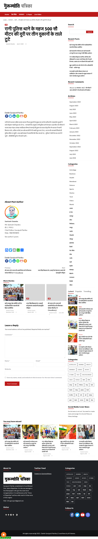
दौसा (70, 254)
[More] (25, 116)
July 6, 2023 (61, 312)
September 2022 (75, 147)
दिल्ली (70, 246)
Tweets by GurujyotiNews (42, 474)
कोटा (70, 220)
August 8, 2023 (31, 312)
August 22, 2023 (65, 449)
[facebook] (72, 515)
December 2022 (74, 135)
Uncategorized (86, 374)
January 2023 (73, 132)
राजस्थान (21, 14)
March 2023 (73, 124)
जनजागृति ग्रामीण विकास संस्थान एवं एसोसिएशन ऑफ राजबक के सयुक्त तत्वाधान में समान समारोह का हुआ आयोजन (80, 73)
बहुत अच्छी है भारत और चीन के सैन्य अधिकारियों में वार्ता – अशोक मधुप (81, 66)
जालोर (71, 231)
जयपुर (71, 227)
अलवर (71, 208)
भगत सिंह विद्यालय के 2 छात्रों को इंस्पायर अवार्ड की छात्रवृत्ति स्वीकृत (51, 270)
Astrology (72, 170)
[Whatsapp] (18, 116)
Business (72, 174)
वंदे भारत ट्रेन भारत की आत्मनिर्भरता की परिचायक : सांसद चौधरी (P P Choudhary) (18, 270)
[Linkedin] (14, 116)
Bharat (72, 88)
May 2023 (72, 117)
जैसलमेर (71, 235)
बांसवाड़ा (71, 269)
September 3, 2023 (10, 312)
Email (38, 361)
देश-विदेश (14, 14)
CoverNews (62, 533)
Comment (9, 335)
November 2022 (74, 139)
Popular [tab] (78, 291)
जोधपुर (71, 239)
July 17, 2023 (20, 44)
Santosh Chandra (10, 44)
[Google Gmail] (21, 116)
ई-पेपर (71, 212)
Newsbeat (72, 181)
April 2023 (72, 120)
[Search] (93, 14)
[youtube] (82, 515)
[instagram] (88, 515)
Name (7, 361)
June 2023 (72, 113)
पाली (6, 24)
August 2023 (73, 105)
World (71, 204)
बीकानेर (71, 273)
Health (71, 177)
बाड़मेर (71, 266)
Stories (71, 193)
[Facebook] (6, 116)
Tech (71, 197)
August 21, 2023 (83, 453)
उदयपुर (71, 216)
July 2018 (72, 158)
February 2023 (74, 128)
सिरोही (71, 281)
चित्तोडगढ (71, 223)
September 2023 (75, 102)
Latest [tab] (71, 291)
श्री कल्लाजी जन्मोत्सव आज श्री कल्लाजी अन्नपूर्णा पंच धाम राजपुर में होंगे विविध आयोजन (80, 52)
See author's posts (11, 237)
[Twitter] (10, 116)
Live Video (37, 14)
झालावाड (71, 243)
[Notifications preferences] (3, 534)
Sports (71, 189)
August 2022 (73, 150)
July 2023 (72, 109)
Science (72, 185)
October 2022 (74, 143)
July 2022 (72, 154)
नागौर (70, 258)
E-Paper (29, 14)
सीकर (70, 285)
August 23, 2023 (28, 451)
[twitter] (77, 515)
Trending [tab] (87, 291)
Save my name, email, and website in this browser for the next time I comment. (34, 377)
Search (71, 24)
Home (7, 14)
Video (71, 200)
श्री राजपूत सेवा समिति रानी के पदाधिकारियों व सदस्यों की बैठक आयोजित (13, 305)
